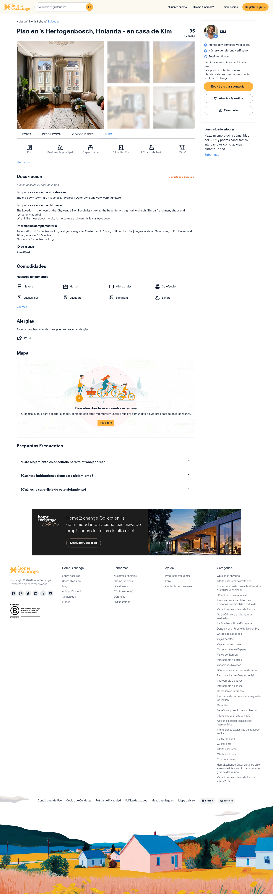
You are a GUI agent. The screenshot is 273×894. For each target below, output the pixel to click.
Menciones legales (163, 800)
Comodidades (83, 134)
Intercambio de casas (230, 680)
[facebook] (13, 593)
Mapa (109, 134)
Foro (168, 581)
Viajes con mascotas (229, 644)
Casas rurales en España (231, 649)
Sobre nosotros (71, 575)
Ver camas (23, 162)
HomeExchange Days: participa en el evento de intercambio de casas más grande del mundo (238, 768)
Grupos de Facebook (229, 633)
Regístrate (106, 422)
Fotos (26, 134)
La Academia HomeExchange (234, 623)
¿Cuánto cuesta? (178, 7)
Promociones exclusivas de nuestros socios (238, 731)
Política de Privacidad (108, 800)
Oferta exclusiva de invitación (234, 581)
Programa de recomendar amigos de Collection (239, 698)
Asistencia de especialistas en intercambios (234, 722)
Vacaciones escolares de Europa (236, 609)
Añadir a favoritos (231, 98)
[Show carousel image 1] (128, 62)
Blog (64, 586)
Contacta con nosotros (178, 586)
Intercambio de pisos (229, 659)
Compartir (231, 110)
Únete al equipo (71, 581)
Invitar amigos (122, 601)
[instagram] (21, 593)
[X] (43, 593)
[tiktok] (28, 593)
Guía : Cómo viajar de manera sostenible (234, 616)
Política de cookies (136, 800)
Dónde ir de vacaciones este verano (238, 670)
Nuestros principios (125, 575)
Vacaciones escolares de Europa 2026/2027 (236, 779)
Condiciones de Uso (50, 800)
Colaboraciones (226, 759)
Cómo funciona (226, 738)
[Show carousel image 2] (174, 62)
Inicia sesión (230, 7)
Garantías (119, 596)
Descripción (51, 134)
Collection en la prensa (230, 691)
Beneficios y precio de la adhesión (237, 710)
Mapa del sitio (186, 800)
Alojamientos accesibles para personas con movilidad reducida (236, 602)
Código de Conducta (78, 800)
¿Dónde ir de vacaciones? (232, 595)
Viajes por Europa (227, 654)
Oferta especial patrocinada (233, 715)
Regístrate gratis (255, 7)
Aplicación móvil (71, 591)
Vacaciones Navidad (229, 665)
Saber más (211, 154)
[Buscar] (89, 7)
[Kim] (211, 31)
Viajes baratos (225, 639)
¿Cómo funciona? (203, 7)
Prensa (66, 601)
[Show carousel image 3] (128, 107)
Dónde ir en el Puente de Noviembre (238, 628)
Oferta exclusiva (226, 749)
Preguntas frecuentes (178, 575)
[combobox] (64, 7)
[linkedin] (36, 593)
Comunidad (69, 596)
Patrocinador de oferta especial (235, 675)
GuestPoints (121, 586)
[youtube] (50, 593)
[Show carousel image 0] (60, 85)
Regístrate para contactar (228, 86)
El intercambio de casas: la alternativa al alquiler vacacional (239, 588)
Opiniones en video (228, 575)
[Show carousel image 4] (174, 107)
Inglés (55, 185)
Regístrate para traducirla (181, 176)
